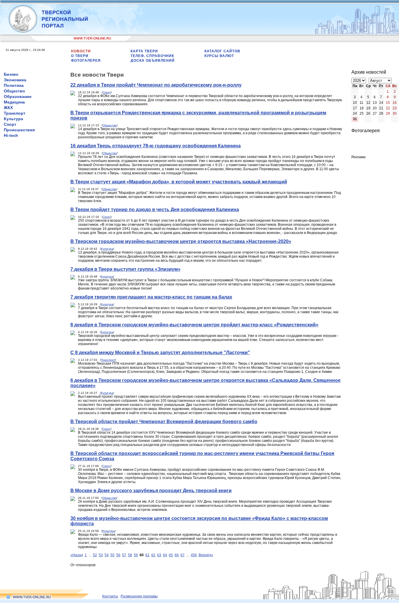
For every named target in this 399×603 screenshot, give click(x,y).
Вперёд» (206, 555)
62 (153, 555)
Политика (14, 85)
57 (124, 555)
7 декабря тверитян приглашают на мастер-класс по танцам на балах (151, 296)
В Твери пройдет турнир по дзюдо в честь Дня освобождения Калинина (154, 209)
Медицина (14, 102)
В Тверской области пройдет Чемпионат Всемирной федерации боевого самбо (163, 421)
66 (177, 555)
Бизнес (11, 74)
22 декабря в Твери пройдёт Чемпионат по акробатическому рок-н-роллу (156, 84)
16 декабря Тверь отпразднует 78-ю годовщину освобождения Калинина (155, 145)
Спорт (10, 124)
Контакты (110, 596)
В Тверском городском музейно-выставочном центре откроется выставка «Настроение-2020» (180, 241)
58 (130, 555)
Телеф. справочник (152, 56)
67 (183, 555)
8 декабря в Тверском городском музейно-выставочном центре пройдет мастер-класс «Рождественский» (194, 324)
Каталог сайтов (222, 51)
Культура (13, 118)
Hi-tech (11, 135)
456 (194, 555)
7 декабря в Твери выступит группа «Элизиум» (125, 269)
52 (95, 555)
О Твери (80, 56)
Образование (18, 96)
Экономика (15, 79)
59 (136, 555)
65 (171, 555)
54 (107, 555)
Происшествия (19, 130)
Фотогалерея (86, 60)
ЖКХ (8, 107)
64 (165, 555)
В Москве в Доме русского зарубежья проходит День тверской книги (151, 490)
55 (112, 555)
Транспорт (14, 113)
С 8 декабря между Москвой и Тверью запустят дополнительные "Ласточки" (160, 352)
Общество (14, 91)
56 (118, 555)
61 (147, 555)
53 (101, 555)
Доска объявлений (153, 60)
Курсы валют (219, 56)
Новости (81, 51)
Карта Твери (144, 51)
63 (159, 555)
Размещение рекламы (139, 596)
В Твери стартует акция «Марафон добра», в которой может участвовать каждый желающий (178, 181)
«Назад (76, 555)
